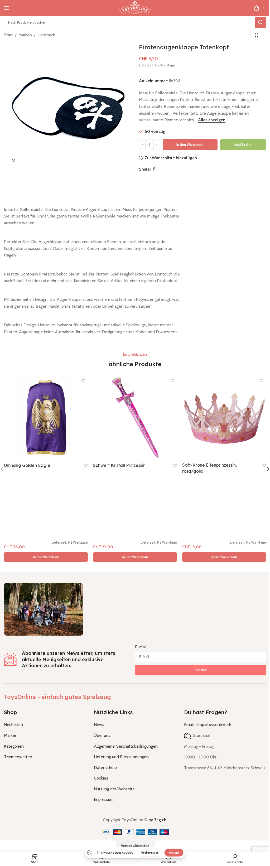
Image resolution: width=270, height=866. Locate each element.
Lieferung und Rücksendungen (121, 756)
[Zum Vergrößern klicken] (14, 161)
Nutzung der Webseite (114, 788)
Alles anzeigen (211, 119)
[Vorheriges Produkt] (250, 35)
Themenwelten (18, 756)
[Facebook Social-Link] (154, 169)
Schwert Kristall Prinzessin (119, 465)
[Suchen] (260, 22)
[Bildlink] (43, 608)
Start (8, 34)
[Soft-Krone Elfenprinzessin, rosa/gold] (224, 418)
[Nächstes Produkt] (263, 35)
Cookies (101, 778)
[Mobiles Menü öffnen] (6, 8)
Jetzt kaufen (243, 144)
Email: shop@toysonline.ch (207, 724)
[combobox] (135, 22)
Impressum (104, 799)
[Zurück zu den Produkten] (256, 35)
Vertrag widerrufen (135, 846)
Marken (25, 34)
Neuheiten (13, 724)
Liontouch (46, 34)
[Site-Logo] (135, 7)
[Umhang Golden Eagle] (46, 418)
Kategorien (14, 746)
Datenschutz (105, 767)
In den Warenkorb (190, 144)
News (99, 724)
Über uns (102, 735)
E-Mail (141, 646)
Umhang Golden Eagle (27, 465)
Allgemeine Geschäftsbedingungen (126, 746)
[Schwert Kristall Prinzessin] (135, 418)
